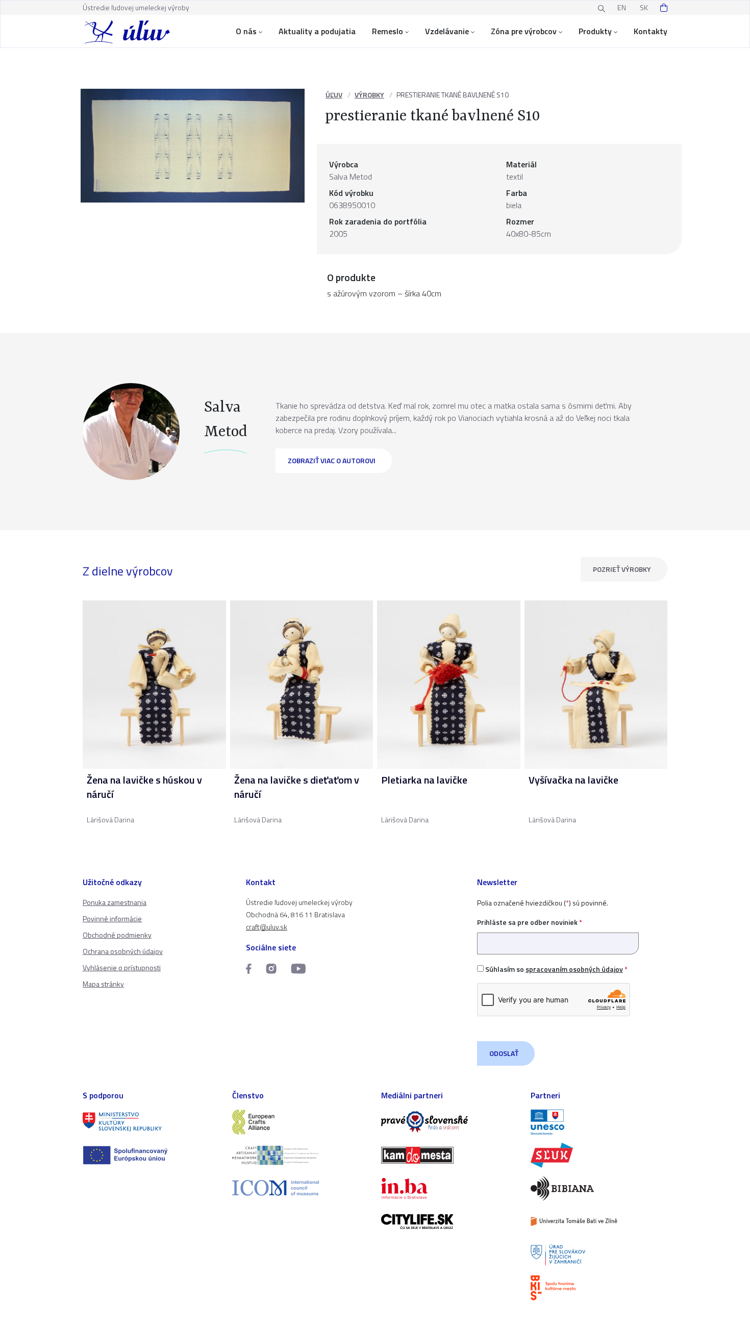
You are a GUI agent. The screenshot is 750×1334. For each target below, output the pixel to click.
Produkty (595, 31)
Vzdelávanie (447, 31)
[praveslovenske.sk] (449, 1122)
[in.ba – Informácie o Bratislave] (449, 1188)
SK (644, 7)
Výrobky (369, 94)
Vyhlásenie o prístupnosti (122, 967)
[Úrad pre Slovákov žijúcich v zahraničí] (599, 1254)
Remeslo (387, 31)
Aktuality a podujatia (317, 31)
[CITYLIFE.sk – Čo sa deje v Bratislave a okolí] (449, 1221)
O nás (246, 31)
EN (621, 7)
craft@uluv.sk (266, 926)
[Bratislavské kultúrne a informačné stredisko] (599, 1287)
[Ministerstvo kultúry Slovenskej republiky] (151, 1122)
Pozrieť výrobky (622, 569)
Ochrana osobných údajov (123, 951)
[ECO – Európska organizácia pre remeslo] (300, 1155)
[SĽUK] (599, 1155)
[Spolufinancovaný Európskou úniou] (151, 1155)
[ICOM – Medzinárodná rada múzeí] (300, 1188)
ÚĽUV (334, 94)
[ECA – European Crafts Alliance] (300, 1122)
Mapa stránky (103, 983)
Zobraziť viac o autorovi (332, 460)
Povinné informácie (112, 918)
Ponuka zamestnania (114, 902)
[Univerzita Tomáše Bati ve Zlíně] (599, 1221)
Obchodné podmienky (117, 934)
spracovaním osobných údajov (574, 969)
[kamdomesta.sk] (449, 1155)
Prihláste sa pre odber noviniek (529, 922)
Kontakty (650, 31)
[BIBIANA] (599, 1188)
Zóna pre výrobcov (524, 31)
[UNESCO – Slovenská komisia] (599, 1122)
